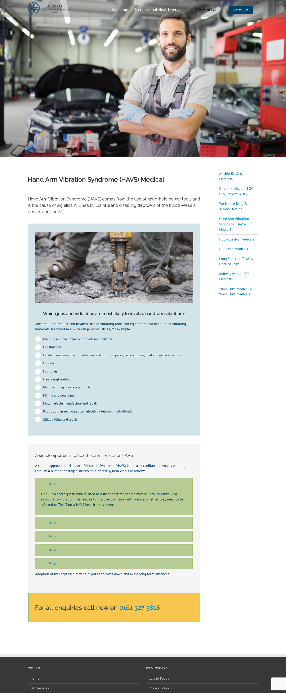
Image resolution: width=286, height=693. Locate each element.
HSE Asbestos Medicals (236, 239)
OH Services (39, 688)
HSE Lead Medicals (233, 249)
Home (34, 678)
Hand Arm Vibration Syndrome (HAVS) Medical (234, 224)
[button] (113, 483)
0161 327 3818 (139, 607)
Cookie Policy (159, 678)
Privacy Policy (159, 688)
